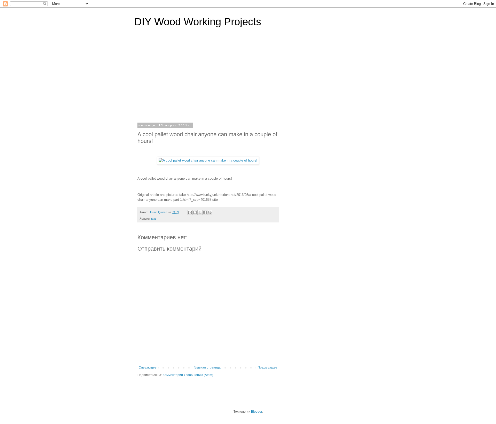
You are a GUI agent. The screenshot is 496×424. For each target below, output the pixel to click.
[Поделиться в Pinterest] (209, 212)
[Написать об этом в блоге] (195, 212)
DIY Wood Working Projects (197, 21)
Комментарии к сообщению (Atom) (188, 375)
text (153, 218)
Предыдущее (267, 367)
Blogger (256, 411)
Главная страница (207, 367)
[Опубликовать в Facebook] (204, 212)
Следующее (148, 367)
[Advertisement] (248, 78)
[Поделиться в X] (200, 212)
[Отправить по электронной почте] (190, 212)
